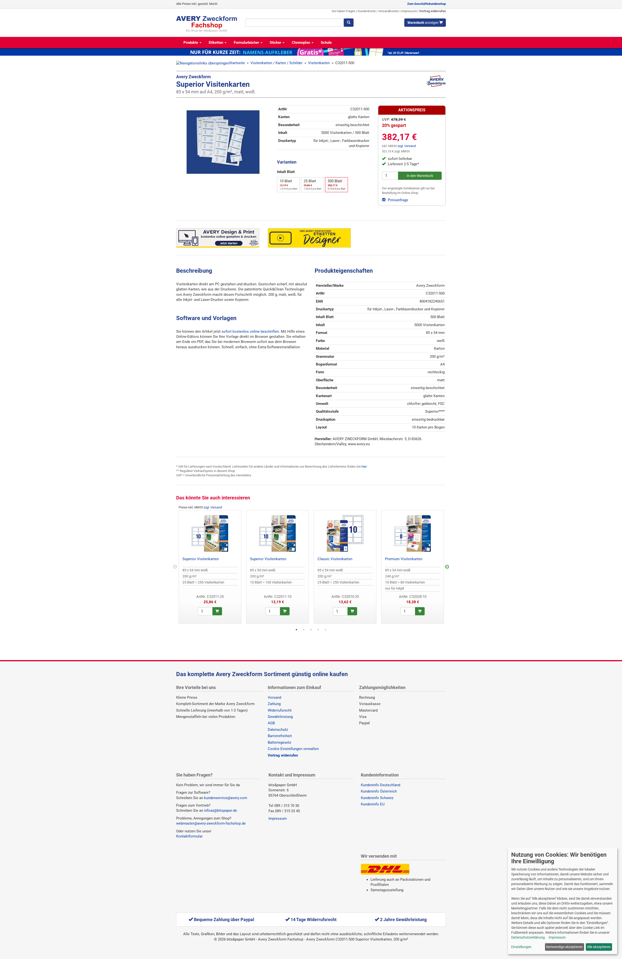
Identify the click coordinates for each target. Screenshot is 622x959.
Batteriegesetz (279, 742)
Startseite (237, 63)
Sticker (276, 42)
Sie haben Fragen (343, 11)
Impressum (409, 11)
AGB (271, 723)
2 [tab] (303, 629)
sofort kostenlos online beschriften (250, 331)
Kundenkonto (367, 11)
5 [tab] (325, 629)
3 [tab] (311, 629)
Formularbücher (247, 42)
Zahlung (274, 704)
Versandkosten (388, 11)
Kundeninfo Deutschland (380, 785)
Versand (274, 697)
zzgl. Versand (406, 146)
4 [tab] (318, 629)
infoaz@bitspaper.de (220, 810)
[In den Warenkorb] (217, 611)
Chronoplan (301, 42)
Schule (326, 42)
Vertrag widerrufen (432, 11)
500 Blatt (336, 184)
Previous (175, 567)
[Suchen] (349, 22)
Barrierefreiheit (280, 736)
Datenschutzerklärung (528, 937)
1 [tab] (296, 629)
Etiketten (216, 42)
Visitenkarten (319, 63)
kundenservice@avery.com (225, 798)
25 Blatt (312, 184)
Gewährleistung (280, 717)
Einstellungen (521, 947)
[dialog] (562, 900)
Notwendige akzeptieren (564, 947)
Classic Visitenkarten (335, 559)
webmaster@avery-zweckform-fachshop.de (211, 823)
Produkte (191, 42)
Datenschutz (278, 729)
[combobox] (294, 22)
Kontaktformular (189, 836)
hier (364, 466)
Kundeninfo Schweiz (377, 798)
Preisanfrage (397, 200)
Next (447, 567)
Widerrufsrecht (280, 710)
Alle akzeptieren (599, 947)
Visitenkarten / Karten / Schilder (276, 63)
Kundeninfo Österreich (379, 791)
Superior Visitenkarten (200, 559)
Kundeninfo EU (373, 804)
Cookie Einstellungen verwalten (293, 749)
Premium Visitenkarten (403, 559)
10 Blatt (288, 184)
